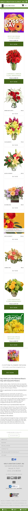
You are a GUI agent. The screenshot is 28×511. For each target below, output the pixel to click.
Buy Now (13, 44)
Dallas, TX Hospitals (21, 500)
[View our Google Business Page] (15, 460)
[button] (24, 5)
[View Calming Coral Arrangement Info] (14, 254)
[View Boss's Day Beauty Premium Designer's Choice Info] (14, 223)
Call (5, 510)
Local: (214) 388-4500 (14, 471)
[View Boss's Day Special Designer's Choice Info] (14, 323)
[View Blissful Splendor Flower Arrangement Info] (14, 160)
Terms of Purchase (14, 505)
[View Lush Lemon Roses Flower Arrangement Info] (14, 285)
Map (14, 510)
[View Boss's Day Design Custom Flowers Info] (14, 22)
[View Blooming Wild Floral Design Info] (14, 191)
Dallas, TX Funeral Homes (8, 500)
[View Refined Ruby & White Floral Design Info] (14, 97)
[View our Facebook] (13, 460)
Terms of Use (24, 505)
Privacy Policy (4, 505)
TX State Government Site (20, 503)
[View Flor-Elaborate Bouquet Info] (14, 128)
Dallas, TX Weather (6, 503)
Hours (24, 510)
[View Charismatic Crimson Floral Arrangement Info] (14, 60)
